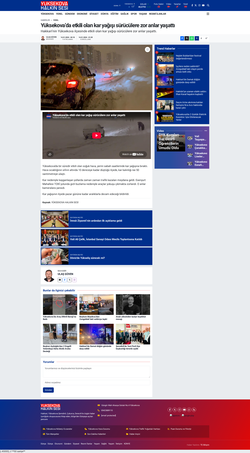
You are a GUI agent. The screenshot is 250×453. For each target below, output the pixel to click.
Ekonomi (59, 444)
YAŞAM (143, 13)
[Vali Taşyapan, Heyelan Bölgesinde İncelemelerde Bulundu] (189, 137)
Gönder (48, 390)
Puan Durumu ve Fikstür (181, 429)
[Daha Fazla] (197, 38)
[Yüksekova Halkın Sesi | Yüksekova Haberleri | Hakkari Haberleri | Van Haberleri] (54, 5)
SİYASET (94, 13)
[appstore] (174, 415)
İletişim (119, 444)
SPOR (134, 13)
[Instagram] (74, 280)
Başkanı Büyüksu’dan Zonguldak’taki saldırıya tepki (93, 317)
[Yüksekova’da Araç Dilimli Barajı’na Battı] (60, 304)
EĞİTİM (114, 13)
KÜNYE (127, 444)
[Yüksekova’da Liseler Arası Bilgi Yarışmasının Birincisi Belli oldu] (189, 154)
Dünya (43, 444)
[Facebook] (65, 280)
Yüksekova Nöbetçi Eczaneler (59, 429)
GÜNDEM (70, 13)
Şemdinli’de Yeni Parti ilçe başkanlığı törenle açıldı (128, 347)
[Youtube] (184, 410)
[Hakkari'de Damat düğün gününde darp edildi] (96, 334)
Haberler (45, 20)
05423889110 (107, 410)
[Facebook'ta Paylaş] (182, 38)
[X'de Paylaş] (187, 38)
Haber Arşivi (134, 434)
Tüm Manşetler (52, 434)
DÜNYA (104, 13)
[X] (175, 410)
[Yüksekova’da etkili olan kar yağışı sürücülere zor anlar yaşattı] (96, 77)
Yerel (56, 20)
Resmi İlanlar (86, 444)
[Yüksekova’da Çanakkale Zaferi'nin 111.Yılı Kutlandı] (189, 146)
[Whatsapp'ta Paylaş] (191, 38)
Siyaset (76, 444)
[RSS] (194, 410)
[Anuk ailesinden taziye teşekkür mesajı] (133, 304)
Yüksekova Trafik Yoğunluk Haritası (144, 429)
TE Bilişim (204, 445)
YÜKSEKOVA (47, 13)
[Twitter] (69, 280)
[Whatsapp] (189, 410)
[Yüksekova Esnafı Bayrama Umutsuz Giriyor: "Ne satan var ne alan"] (189, 163)
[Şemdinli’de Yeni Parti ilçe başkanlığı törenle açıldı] (133, 334)
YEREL (59, 13)
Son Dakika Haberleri (96, 434)
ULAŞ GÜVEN (65, 274)
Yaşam (97, 444)
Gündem (67, 444)
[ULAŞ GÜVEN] (49, 275)
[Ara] (208, 5)
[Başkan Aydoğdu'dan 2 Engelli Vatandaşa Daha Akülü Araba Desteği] (60, 334)
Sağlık (104, 444)
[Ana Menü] (208, 14)
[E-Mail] (60, 280)
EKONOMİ (82, 13)
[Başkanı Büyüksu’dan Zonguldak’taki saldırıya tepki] (96, 304)
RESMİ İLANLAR (157, 13)
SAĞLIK (125, 13)
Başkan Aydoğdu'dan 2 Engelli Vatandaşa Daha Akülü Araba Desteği (57, 348)
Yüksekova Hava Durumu (99, 429)
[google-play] (188, 415)
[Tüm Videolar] (206, 130)
